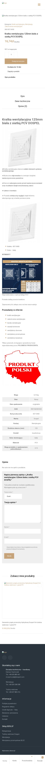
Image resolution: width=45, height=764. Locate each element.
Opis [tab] (23, 96)
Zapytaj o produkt (13, 71)
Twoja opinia (10, 502)
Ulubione (5, 716)
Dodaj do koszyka (18, 61)
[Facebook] (10, 657)
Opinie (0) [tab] (22, 106)
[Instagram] (4, 657)
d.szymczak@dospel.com (15, 677)
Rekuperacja (6, 731)
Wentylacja (28, 24)
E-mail (6, 537)
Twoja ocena (8, 492)
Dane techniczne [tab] (22, 101)
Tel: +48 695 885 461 (13, 674)
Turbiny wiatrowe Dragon (10, 734)
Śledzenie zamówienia (10, 713)
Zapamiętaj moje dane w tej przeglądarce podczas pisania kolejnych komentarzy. (22, 548)
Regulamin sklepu (8, 707)
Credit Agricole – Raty (10, 710)
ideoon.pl (12, 750)
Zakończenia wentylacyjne (13, 26)
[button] (39, 24)
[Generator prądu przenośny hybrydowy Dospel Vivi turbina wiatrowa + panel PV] (22, 600)
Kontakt (4, 719)
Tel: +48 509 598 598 (13, 684)
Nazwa (6, 527)
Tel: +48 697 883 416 (13, 692)
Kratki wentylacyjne (18, 24)
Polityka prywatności (9, 703)
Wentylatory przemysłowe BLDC (13, 740)
